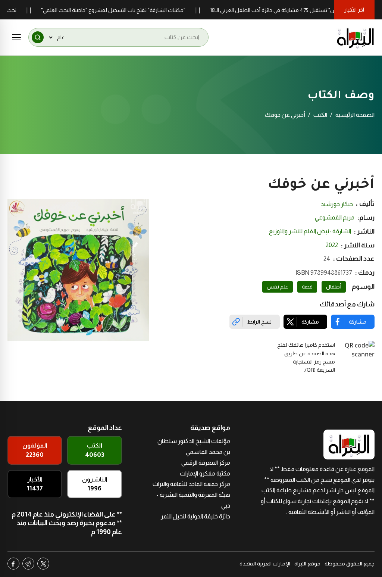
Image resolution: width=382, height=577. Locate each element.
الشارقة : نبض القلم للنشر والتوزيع (310, 231)
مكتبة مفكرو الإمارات (205, 473)
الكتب (320, 115)
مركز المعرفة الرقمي (205, 462)
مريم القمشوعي (334, 217)
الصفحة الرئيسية (355, 115)
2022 (332, 245)
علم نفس (277, 287)
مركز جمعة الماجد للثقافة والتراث (191, 484)
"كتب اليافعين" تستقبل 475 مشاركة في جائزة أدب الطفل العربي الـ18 (295, 10)
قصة (307, 287)
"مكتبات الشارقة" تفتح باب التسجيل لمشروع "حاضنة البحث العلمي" (123, 10)
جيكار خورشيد (336, 204)
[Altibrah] (355, 37)
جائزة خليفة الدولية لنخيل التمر (195, 516)
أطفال (333, 287)
